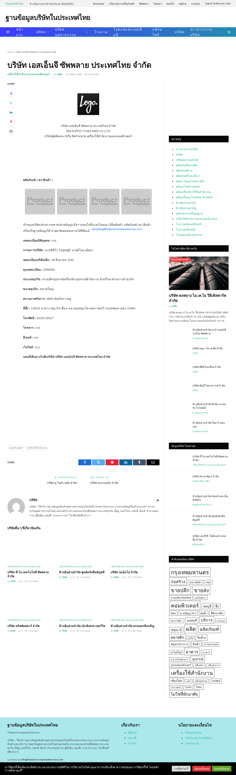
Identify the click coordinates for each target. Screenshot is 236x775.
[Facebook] (11, 93)
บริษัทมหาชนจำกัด (187, 159)
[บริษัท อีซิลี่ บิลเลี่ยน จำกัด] (179, 372)
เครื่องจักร (199, 665)
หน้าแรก (19, 31)
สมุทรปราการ (180, 644)
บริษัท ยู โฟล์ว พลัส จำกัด (62, 482)
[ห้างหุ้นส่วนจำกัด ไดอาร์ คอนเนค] (179, 427)
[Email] (11, 131)
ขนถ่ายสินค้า (195, 582)
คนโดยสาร (200, 597)
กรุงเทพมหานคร (190, 572)
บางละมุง (221, 620)
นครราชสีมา (177, 620)
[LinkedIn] (11, 112)
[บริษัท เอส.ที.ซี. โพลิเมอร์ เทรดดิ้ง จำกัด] (179, 541)
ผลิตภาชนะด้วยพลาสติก (190, 181)
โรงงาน (100, 32)
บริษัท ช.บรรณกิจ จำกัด (104, 482)
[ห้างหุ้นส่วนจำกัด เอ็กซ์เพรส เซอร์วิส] (83, 602)
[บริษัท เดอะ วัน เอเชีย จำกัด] (179, 353)
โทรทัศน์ (215, 680)
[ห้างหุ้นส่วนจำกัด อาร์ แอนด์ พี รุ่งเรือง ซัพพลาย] (179, 334)
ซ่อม (173, 613)
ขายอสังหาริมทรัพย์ (181, 597)
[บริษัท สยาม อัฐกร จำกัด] (179, 481)
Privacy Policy (193, 732)
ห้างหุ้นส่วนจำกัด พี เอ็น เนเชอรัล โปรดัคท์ (209, 405)
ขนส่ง (208, 582)
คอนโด (170, 3)
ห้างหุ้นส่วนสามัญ (186, 208)
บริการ (207, 620)
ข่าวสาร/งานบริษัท (201, 31)
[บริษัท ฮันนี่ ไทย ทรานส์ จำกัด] (179, 390)
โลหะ (199, 686)
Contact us (192, 743)
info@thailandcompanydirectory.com (42, 759)
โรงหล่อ (188, 687)
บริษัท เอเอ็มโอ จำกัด (124, 572)
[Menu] (8, 32)
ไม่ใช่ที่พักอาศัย (184, 694)
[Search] (228, 32)
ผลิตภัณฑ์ (209, 629)
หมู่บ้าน (183, 3)
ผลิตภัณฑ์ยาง (184, 170)
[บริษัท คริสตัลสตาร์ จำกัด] (31, 602)
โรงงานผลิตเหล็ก (186, 229)
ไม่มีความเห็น (75, 74)
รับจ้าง (201, 637)
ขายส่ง (201, 590)
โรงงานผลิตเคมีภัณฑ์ (188, 224)
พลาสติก (177, 637)
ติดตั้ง (203, 613)
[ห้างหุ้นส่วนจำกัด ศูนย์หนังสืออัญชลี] (83, 548)
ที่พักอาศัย (217, 613)
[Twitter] (11, 103)
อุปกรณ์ (197, 659)
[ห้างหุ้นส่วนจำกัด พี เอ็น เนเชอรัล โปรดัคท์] (179, 409)
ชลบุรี (207, 606)
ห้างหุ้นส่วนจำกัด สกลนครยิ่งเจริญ (132, 626)
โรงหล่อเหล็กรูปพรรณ (189, 234)
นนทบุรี (192, 620)
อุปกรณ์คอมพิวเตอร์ (181, 665)
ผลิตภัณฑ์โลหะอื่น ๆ (188, 176)
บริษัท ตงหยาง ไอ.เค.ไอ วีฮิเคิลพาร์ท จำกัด (197, 298)
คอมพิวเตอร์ (16, 447)
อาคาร (192, 651)
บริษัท (41, 32)
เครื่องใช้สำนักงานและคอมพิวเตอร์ (28, 74)
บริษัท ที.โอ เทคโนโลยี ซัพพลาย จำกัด (28, 574)
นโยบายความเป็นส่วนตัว (122, 3)
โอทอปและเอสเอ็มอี (127, 31)
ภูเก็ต (190, 638)
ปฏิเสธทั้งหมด (202, 768)
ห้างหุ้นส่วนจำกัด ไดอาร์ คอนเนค (208, 424)
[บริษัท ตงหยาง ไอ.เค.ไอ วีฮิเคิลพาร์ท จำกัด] (199, 273)
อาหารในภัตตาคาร (179, 659)
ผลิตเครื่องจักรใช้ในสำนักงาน (193, 192)
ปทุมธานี (176, 630)
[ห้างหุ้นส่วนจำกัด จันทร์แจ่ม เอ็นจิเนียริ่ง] (179, 501)
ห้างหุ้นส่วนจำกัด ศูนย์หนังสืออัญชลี (82, 572)
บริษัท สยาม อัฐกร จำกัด (205, 476)
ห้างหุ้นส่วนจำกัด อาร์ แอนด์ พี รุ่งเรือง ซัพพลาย (209, 331)
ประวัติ (132, 737)
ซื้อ (217, 606)
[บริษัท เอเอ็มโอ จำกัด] (135, 548)
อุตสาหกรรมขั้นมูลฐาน (189, 213)
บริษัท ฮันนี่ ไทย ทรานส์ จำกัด (208, 385)
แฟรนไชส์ (157, 31)
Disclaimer (98, 3)
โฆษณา (157, 3)
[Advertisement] (163, 16)
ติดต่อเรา (144, 3)
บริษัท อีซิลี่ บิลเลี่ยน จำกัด (206, 366)
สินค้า (196, 644)
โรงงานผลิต (176, 687)
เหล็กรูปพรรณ (201, 681)
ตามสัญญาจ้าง (188, 613)
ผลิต (191, 628)
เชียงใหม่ (176, 681)
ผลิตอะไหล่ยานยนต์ (187, 186)
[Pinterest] (11, 121)
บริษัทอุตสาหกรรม (65, 31)
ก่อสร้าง (178, 581)
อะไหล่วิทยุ (176, 652)
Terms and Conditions (198, 737)
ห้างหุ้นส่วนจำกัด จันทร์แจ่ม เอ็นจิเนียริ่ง (52, 3)
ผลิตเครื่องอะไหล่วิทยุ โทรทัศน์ (194, 197)
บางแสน (195, 3)
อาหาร (206, 652)
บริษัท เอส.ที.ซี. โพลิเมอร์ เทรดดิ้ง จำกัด (209, 537)
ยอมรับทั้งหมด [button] (221, 768)
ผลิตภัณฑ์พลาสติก (187, 165)
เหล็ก (188, 681)
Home (10, 52)
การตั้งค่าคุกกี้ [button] (181, 768)
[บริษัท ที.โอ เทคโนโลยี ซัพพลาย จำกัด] (31, 548)
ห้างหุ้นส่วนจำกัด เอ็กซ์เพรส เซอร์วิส (82, 626)
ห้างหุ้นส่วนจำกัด (186, 202)
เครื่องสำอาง (213, 665)
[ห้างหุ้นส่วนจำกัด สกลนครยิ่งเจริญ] (135, 602)
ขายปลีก (180, 590)
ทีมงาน (132, 732)
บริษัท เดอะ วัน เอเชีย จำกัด (207, 348)
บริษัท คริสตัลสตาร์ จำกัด (23, 626)
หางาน (132, 743)
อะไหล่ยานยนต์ (211, 644)
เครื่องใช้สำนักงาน (37, 447)
